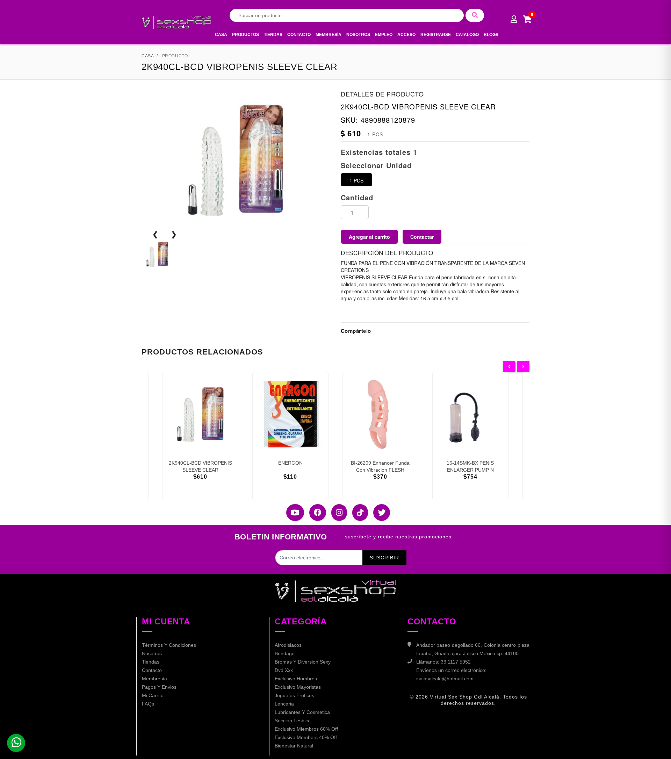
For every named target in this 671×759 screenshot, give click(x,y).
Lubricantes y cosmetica (302, 712)
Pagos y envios (159, 687)
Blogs (491, 34)
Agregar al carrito (369, 236)
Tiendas (273, 34)
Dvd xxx (284, 670)
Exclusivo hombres (296, 678)
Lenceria (284, 704)
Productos (245, 34)
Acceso (406, 34)
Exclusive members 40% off (306, 737)
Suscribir (384, 557)
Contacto (299, 34)
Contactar (422, 236)
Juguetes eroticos (294, 695)
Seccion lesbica (293, 720)
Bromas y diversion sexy (303, 662)
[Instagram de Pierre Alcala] (336, 512)
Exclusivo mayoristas (298, 687)
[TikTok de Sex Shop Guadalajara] (357, 512)
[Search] (475, 15)
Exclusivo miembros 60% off (306, 729)
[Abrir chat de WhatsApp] (16, 743)
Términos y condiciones (169, 645)
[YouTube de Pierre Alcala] (292, 512)
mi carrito (153, 695)
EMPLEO (383, 34)
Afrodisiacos (288, 645)
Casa (221, 34)
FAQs (148, 704)
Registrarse (435, 34)
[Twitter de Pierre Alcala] (379, 512)
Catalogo (467, 34)
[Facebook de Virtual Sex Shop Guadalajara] (315, 512)
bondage (285, 653)
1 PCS (356, 180)
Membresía (328, 34)
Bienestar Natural (294, 746)
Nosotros (358, 34)
